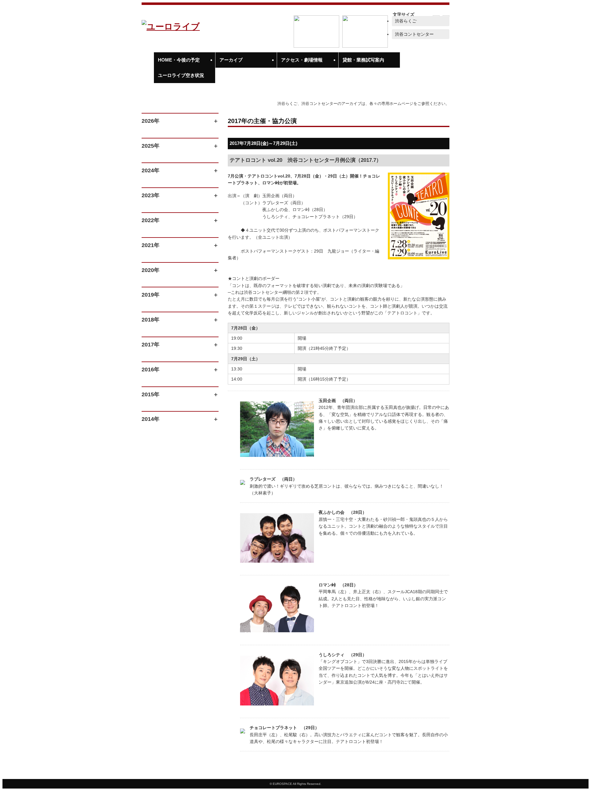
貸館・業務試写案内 (363, 59)
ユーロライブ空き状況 (181, 75)
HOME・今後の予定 (179, 59)
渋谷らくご (405, 20)
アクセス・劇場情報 (302, 59)
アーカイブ (231, 59)
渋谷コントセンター (414, 34)
